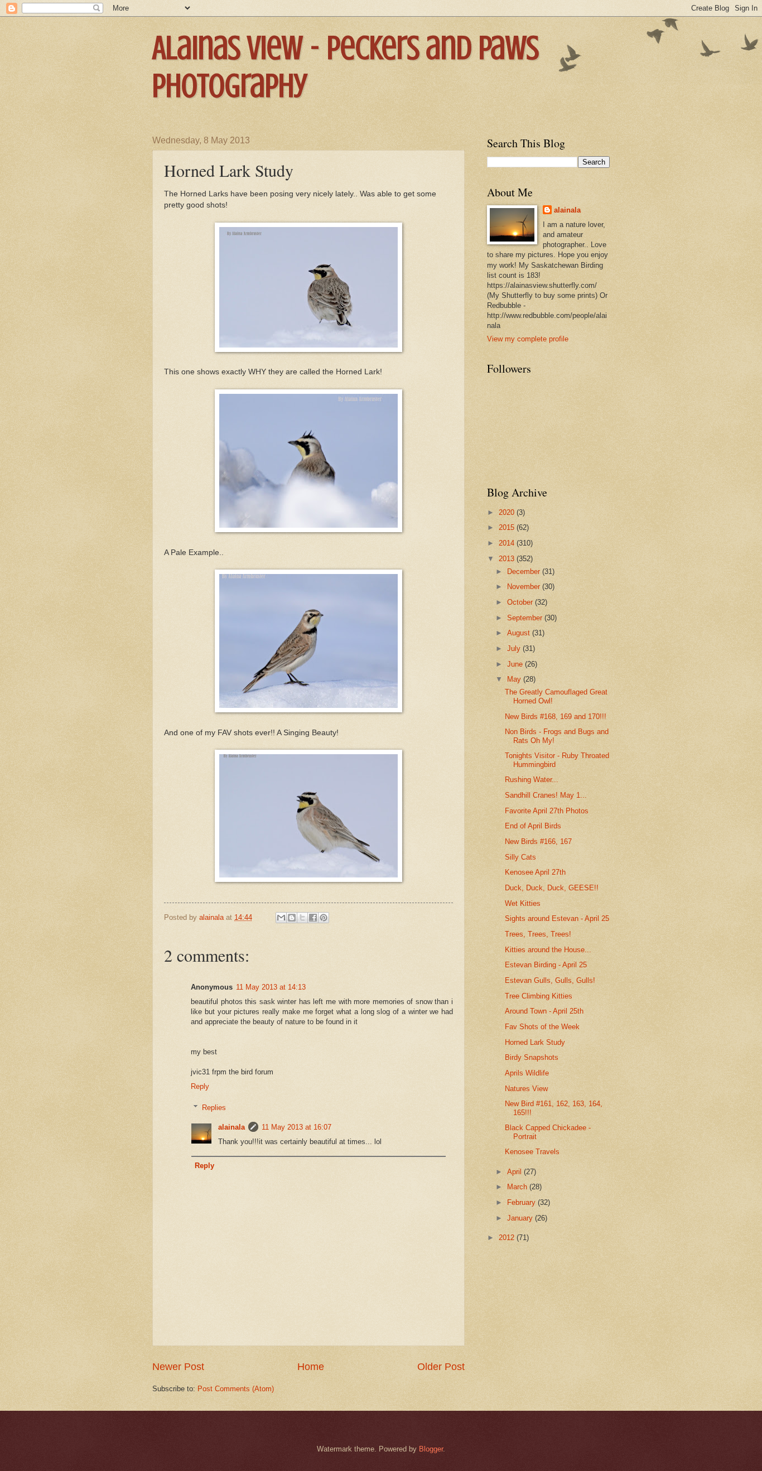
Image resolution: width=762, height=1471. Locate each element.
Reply (200, 1086)
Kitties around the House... (548, 950)
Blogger (431, 1449)
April (515, 1172)
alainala (231, 1127)
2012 (508, 1237)
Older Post (441, 1366)
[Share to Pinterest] (323, 917)
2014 (508, 543)
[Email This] (281, 917)
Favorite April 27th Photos (547, 811)
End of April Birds (533, 826)
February (522, 1202)
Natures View (526, 1088)
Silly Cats (520, 857)
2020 (508, 512)
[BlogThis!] (291, 917)
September (525, 618)
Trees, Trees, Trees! (538, 934)
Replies (214, 1107)
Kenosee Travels (532, 1151)
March (518, 1187)
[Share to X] (302, 917)
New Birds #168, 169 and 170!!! (555, 716)
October (521, 602)
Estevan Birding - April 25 (546, 965)
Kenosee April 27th (535, 872)
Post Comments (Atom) (235, 1389)
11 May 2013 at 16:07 (296, 1127)
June (516, 664)
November (524, 586)
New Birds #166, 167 (538, 841)
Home (310, 1366)
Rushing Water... (531, 779)
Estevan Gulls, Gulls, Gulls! (550, 980)
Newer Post (178, 1366)
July (515, 648)
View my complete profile (527, 339)
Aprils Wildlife (527, 1073)
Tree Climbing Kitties (538, 996)
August (519, 633)
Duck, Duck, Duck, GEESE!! (552, 888)
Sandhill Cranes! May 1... (546, 795)
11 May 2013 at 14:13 (271, 987)
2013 (508, 558)
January (521, 1218)
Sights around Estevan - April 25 (557, 918)
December (524, 571)
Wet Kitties (523, 903)
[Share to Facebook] (313, 917)
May (515, 679)
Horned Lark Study (535, 1042)
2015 (508, 527)
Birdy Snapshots (531, 1057)
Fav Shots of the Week (542, 1027)
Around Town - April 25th (544, 1011)
